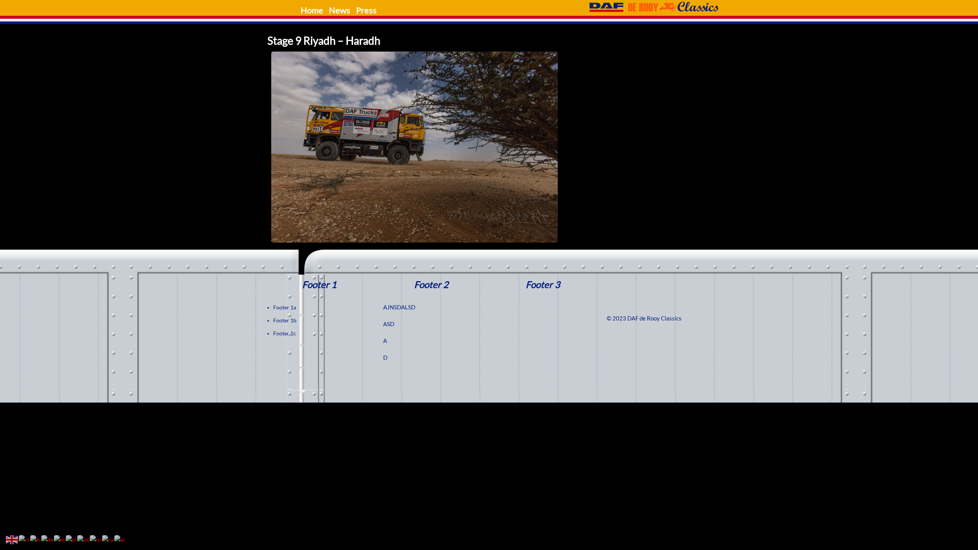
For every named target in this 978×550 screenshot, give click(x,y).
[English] (12, 539)
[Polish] (71, 539)
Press (366, 10)
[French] (35, 539)
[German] (47, 539)
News (339, 10)
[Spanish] (60, 539)
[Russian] (108, 539)
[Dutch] (24, 539)
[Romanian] (96, 539)
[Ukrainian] (83, 539)
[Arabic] (120, 539)
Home (312, 10)
